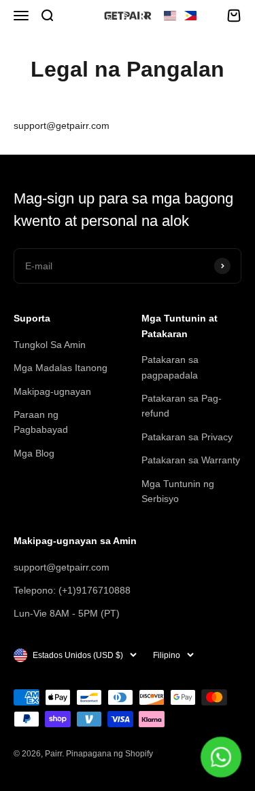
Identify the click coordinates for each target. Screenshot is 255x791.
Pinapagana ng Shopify (109, 753)
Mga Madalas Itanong (60, 367)
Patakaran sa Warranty (190, 460)
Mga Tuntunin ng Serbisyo (177, 491)
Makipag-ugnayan (52, 391)
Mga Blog (34, 453)
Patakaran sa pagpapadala (170, 367)
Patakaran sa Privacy (187, 436)
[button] (180, 15)
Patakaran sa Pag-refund (181, 406)
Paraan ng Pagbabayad (41, 422)
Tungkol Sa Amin (50, 344)
